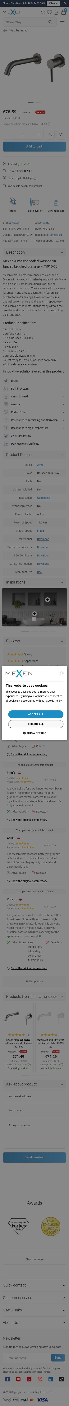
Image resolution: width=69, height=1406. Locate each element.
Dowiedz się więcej (16, 705)
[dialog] (34, 703)
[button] (34, 733)
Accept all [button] (36, 714)
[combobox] (61, 673)
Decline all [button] (36, 724)
